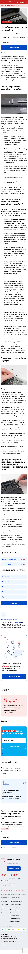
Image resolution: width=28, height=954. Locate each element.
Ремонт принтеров (15, 912)
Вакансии (3, 907)
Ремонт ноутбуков (14, 910)
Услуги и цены (4, 904)
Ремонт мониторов (15, 921)
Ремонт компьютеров (15, 904)
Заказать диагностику (14, 676)
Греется (4, 591)
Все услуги (14, 603)
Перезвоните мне (14, 47)
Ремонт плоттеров (14, 915)
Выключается (5, 586)
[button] (12, 632)
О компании (4, 901)
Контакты (3, 910)
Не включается (6, 581)
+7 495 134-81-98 (22, 2)
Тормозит (4, 597)
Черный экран (5, 576)
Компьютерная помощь (16, 901)
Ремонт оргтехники (15, 918)
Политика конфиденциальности (9, 941)
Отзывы (3, 912)
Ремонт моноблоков (15, 907)
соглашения (14, 52)
